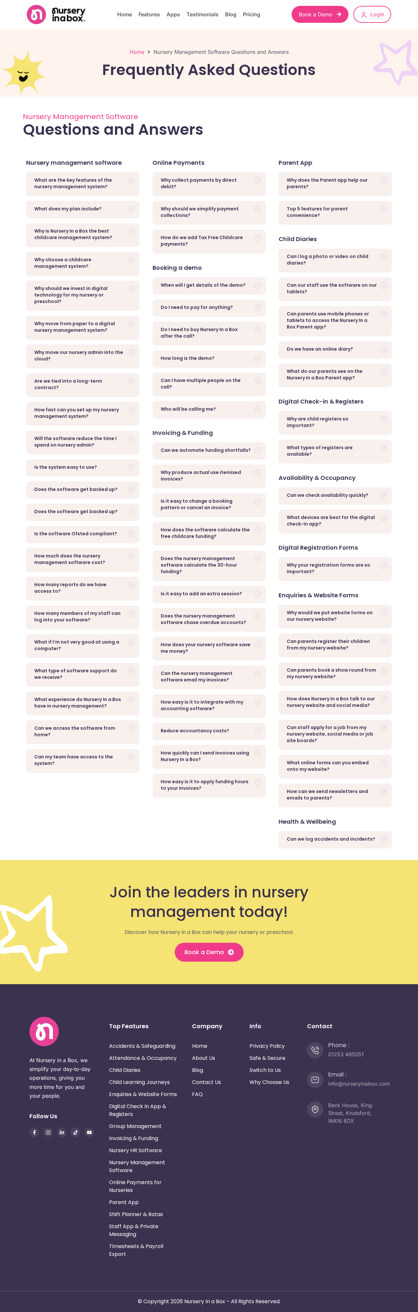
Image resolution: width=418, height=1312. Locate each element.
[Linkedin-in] (62, 1132)
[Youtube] (89, 1132)
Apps (173, 14)
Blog (230, 14)
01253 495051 (346, 1054)
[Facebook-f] (34, 1132)
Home (124, 14)
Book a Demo (316, 14)
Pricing (251, 14)
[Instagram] (48, 1132)
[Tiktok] (75, 1132)
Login (376, 14)
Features (149, 14)
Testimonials (202, 14)
